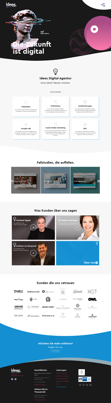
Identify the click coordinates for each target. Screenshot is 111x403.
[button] (12, 181)
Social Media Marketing (55, 128)
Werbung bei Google (62, 378)
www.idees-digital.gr (40, 399)
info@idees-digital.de (40, 384)
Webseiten (25, 107)
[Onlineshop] (55, 101)
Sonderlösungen (85, 106)
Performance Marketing (62, 381)
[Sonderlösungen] (85, 101)
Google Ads (26, 128)
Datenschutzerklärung (17, 375)
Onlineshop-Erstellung (62, 376)
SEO (85, 128)
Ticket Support (61, 387)
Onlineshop (55, 106)
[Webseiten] (26, 102)
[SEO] (85, 124)
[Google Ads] (26, 124)
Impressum (14, 374)
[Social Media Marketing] (55, 123)
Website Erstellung (61, 373)
